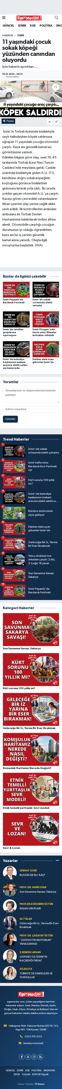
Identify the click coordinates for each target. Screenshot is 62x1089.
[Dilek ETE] (10, 973)
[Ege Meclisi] (29, 18)
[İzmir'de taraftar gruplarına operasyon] (16, 319)
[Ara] (56, 18)
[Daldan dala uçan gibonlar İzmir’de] (46, 349)
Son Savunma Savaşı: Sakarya (38, 891)
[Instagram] (34, 1057)
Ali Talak (26, 919)
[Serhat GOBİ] (10, 872)
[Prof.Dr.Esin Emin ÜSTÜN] (10, 906)
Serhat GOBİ (28, 870)
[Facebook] (22, 1057)
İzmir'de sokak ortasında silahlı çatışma (42, 302)
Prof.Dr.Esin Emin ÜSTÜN (36, 904)
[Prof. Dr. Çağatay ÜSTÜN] (10, 939)
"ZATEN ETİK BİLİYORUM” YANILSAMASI (36, 942)
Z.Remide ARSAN (30, 952)
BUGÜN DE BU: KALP (32, 875)
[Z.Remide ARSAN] (10, 956)
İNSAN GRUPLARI (30, 908)
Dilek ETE (26, 969)
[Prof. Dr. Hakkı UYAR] (10, 889)
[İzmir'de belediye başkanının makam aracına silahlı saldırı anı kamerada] (16, 349)
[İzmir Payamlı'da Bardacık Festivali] (16, 289)
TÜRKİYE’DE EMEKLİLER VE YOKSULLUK (36, 975)
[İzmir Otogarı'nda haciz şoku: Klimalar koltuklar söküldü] (46, 319)
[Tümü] (57, 860)
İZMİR (22, 25)
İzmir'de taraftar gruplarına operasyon (13, 332)
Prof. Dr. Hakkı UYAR (33, 887)
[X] (28, 1057)
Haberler (7, 35)
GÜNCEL (8, 25)
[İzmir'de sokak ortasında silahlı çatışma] (46, 289)
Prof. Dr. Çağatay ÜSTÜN (36, 935)
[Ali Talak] (10, 922)
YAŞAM (26, 1074)
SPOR (17, 1074)
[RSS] (40, 1057)
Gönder (10, 419)
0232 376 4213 (33, 1036)
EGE (32, 25)
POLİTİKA (46, 25)
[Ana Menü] (4, 17)
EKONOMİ (49, 1070)
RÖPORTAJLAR (40, 1074)
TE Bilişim (39, 1084)
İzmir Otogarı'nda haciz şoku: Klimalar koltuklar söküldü (44, 332)
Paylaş (10, 121)
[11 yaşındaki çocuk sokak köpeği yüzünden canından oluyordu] (31, 99)
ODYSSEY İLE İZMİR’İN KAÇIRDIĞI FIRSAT (33, 958)
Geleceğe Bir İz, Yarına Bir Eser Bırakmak (39, 925)
